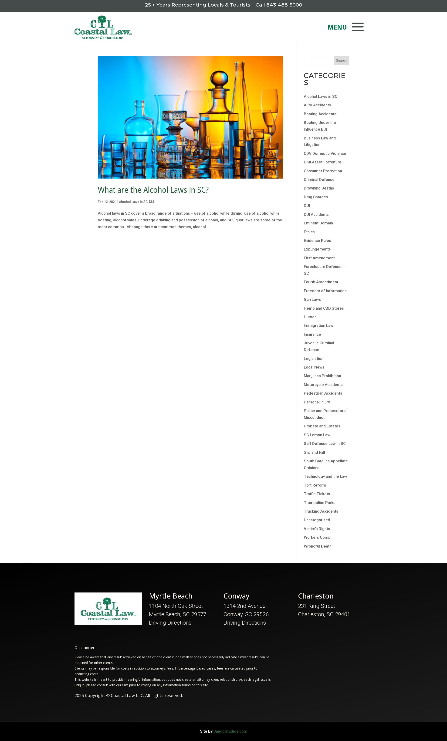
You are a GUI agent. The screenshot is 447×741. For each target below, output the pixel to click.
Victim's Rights (317, 528)
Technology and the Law (325, 476)
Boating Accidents (320, 114)
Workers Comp (317, 537)
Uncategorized (317, 520)
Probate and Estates (322, 426)
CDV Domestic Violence (325, 153)
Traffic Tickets (317, 493)
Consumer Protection (323, 171)
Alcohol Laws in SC (133, 202)
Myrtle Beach (171, 596)
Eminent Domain (318, 223)
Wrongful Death (318, 546)
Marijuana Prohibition (322, 375)
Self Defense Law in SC (325, 443)
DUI (151, 202)
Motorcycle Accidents (323, 384)
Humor (310, 317)
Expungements (317, 249)
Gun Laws (312, 299)
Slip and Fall (314, 452)
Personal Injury (317, 402)
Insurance (312, 334)
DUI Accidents (316, 214)
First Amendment (319, 258)
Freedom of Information (325, 290)
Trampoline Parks (319, 502)
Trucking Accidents (321, 511)
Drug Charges (316, 197)
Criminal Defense (319, 179)
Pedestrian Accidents (323, 393)
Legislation (313, 358)
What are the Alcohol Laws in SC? (153, 189)
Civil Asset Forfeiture (322, 162)
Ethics (309, 232)
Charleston (316, 596)
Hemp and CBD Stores (324, 308)
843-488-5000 (284, 5)
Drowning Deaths (319, 188)
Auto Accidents (317, 105)
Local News (314, 367)
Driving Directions (170, 622)
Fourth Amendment (321, 282)
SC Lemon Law (317, 435)
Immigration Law (318, 325)
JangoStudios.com (230, 731)
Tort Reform (315, 485)
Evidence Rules (317, 240)
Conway (237, 596)
